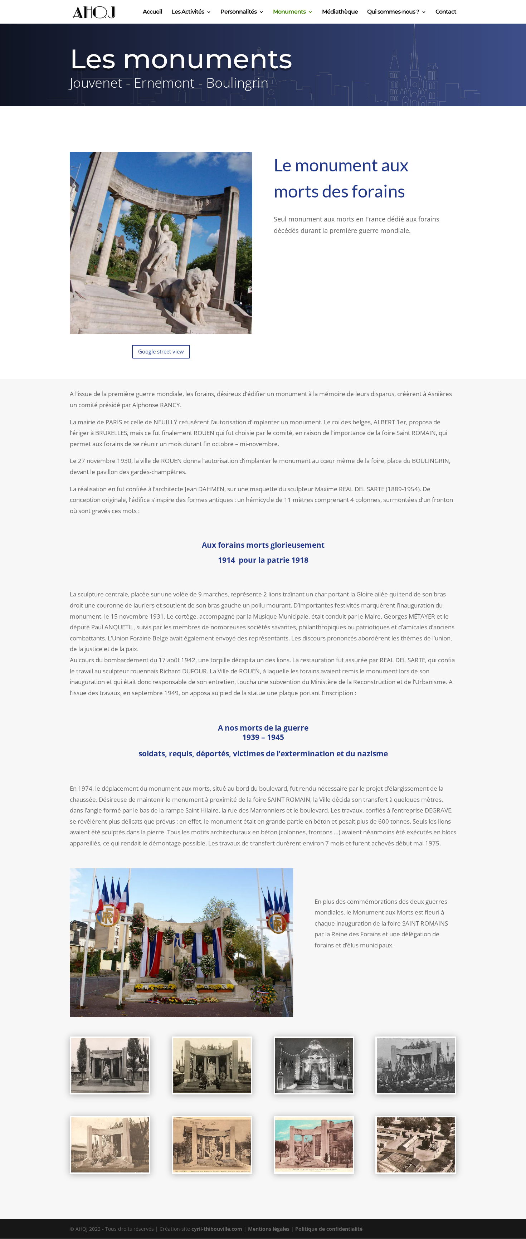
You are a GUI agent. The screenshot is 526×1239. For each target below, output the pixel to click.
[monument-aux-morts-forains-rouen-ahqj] (181, 1015)
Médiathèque (340, 12)
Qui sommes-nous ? (393, 12)
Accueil (152, 12)
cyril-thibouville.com (216, 1228)
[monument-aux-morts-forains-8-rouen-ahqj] (314, 1170)
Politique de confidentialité (328, 1228)
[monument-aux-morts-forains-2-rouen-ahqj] (212, 1091)
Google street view (161, 351)
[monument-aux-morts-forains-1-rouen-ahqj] (110, 1091)
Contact (445, 12)
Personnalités (238, 12)
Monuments (289, 12)
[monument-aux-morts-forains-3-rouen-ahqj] (314, 1091)
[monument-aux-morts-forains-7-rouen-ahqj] (212, 1170)
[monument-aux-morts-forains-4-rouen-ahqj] (415, 1091)
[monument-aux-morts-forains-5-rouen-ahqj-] (415, 1170)
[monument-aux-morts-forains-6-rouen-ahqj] (110, 1170)
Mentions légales (268, 1228)
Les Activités (187, 12)
